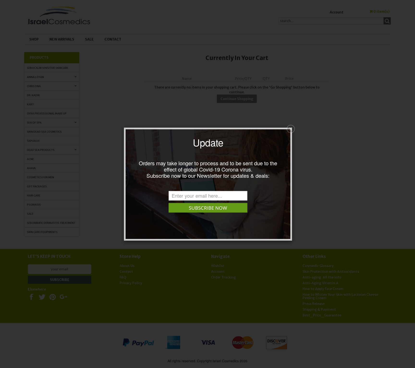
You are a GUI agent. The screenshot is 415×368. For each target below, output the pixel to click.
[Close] (291, 129)
